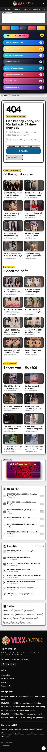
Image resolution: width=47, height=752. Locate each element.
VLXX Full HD (8, 648)
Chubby (7, 622)
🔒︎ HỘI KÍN (6, 28)
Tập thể (17, 618)
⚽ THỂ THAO (41, 28)
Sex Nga (34, 618)
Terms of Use (6, 686)
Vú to (29, 622)
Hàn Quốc (15, 622)
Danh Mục (18, 9)
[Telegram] (3, 664)
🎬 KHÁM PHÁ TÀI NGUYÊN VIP (14, 74)
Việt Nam (8, 618)
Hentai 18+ (8, 614)
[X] (8, 664)
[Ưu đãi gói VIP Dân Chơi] (23, 470)
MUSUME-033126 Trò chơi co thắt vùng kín (18, 710)
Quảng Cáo (5, 675)
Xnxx (23, 622)
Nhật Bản (8, 610)
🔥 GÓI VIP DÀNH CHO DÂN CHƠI (14, 68)
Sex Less (25, 618)
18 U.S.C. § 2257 (7, 679)
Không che (29, 610)
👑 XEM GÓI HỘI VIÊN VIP (12, 49)
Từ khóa (26, 659)
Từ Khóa (37, 9)
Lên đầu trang (6, 745)
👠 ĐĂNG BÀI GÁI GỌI (11, 81)
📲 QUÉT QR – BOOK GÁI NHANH (14, 42)
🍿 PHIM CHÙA (23, 28)
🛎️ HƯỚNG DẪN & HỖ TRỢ (12, 87)
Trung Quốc (29, 614)
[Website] (13, 664)
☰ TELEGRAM (14, 28)
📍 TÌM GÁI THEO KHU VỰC (12, 61)
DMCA (3, 682)
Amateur (19, 614)
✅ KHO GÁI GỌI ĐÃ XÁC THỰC (14, 55)
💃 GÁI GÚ (32, 28)
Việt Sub (18, 610)
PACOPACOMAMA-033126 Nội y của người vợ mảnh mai (23, 718)
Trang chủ (8, 9)
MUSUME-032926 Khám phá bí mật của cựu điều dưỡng (23, 707)
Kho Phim (28, 9)
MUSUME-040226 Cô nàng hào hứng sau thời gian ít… (22, 703)
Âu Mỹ (39, 614)
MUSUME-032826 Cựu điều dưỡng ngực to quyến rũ (21, 714)
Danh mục (16, 659)
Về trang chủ (16, 157)
